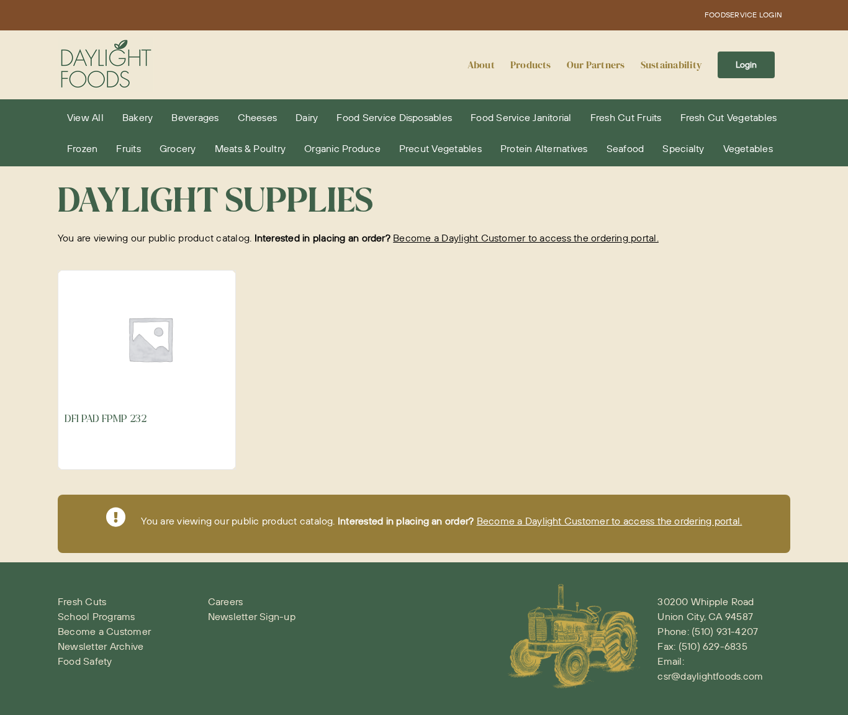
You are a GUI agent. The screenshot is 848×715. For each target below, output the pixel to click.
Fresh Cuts (82, 601)
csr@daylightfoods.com (710, 676)
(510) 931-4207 (725, 631)
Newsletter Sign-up (251, 616)
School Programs (96, 616)
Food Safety (85, 661)
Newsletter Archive (100, 646)
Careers (225, 601)
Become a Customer (104, 631)
